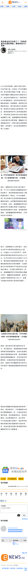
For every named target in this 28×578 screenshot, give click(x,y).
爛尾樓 (21, 479)
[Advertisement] (14, 23)
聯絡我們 (25, 569)
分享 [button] (24, 540)
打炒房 (3, 479)
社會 (14, 6)
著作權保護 (5, 568)
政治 (20, 6)
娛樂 (8, 6)
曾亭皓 (13, 49)
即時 (2, 6)
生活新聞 (10, 51)
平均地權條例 (12, 479)
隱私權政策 (25, 519)
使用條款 (12, 568)
